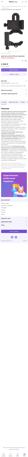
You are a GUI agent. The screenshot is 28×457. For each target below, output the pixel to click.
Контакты (3, 212)
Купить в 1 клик (14, 74)
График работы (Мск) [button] (6, 221)
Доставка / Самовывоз (7, 205)
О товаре (3, 102)
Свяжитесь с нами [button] (5, 218)
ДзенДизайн (16, 449)
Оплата (3, 214)
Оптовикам (3, 207)
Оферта (25, 240)
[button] (22, 1)
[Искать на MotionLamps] (26, 2)
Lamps (13, 2)
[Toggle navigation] (5, 2)
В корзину (15, 70)
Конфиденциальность (6, 240)
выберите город (14, 83)
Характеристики (13, 102)
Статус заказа (14, 231)
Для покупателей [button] (5, 200)
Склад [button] (2, 225)
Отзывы (22, 102)
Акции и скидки (5, 203)
